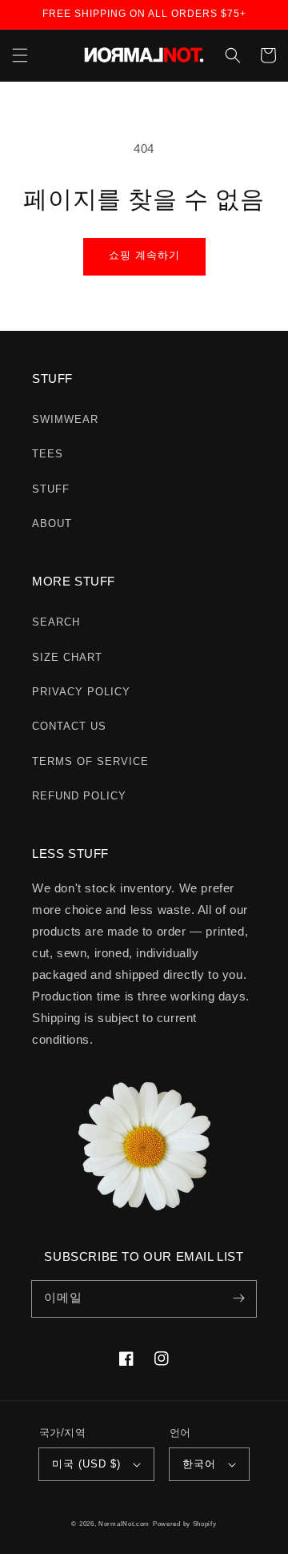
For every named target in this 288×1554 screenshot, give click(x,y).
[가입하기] (238, 1298)
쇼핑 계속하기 (144, 255)
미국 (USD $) (86, 1464)
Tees (47, 454)
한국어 (199, 1464)
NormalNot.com (124, 1524)
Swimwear (65, 419)
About (52, 523)
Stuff (51, 489)
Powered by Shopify (185, 1524)
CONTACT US (69, 726)
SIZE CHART (67, 657)
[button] (20, 55)
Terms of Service (90, 761)
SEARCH (56, 622)
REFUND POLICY (79, 796)
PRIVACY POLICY (81, 692)
